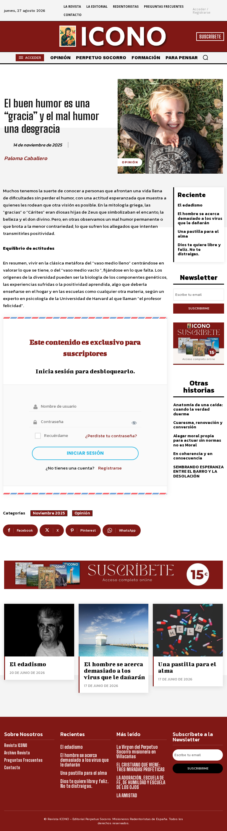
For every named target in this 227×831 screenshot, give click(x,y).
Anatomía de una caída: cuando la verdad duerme (198, 409)
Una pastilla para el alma (198, 233)
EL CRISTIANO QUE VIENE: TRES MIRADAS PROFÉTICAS (140, 767)
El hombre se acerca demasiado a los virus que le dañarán (200, 218)
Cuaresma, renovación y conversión (198, 424)
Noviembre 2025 (49, 513)
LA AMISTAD (126, 795)
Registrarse (110, 467)
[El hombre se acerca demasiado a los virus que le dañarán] (114, 630)
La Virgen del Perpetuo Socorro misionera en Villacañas (137, 751)
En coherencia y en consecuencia (193, 456)
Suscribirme (198, 308)
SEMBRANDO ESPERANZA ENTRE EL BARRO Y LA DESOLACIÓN (198, 471)
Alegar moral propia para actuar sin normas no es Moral (197, 440)
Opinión (130, 162)
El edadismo (190, 205)
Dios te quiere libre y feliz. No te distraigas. (199, 249)
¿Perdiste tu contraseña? (111, 435)
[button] (205, 57)
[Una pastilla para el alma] (188, 630)
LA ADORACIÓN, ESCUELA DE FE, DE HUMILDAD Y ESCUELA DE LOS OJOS (140, 782)
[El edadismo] (39, 630)
